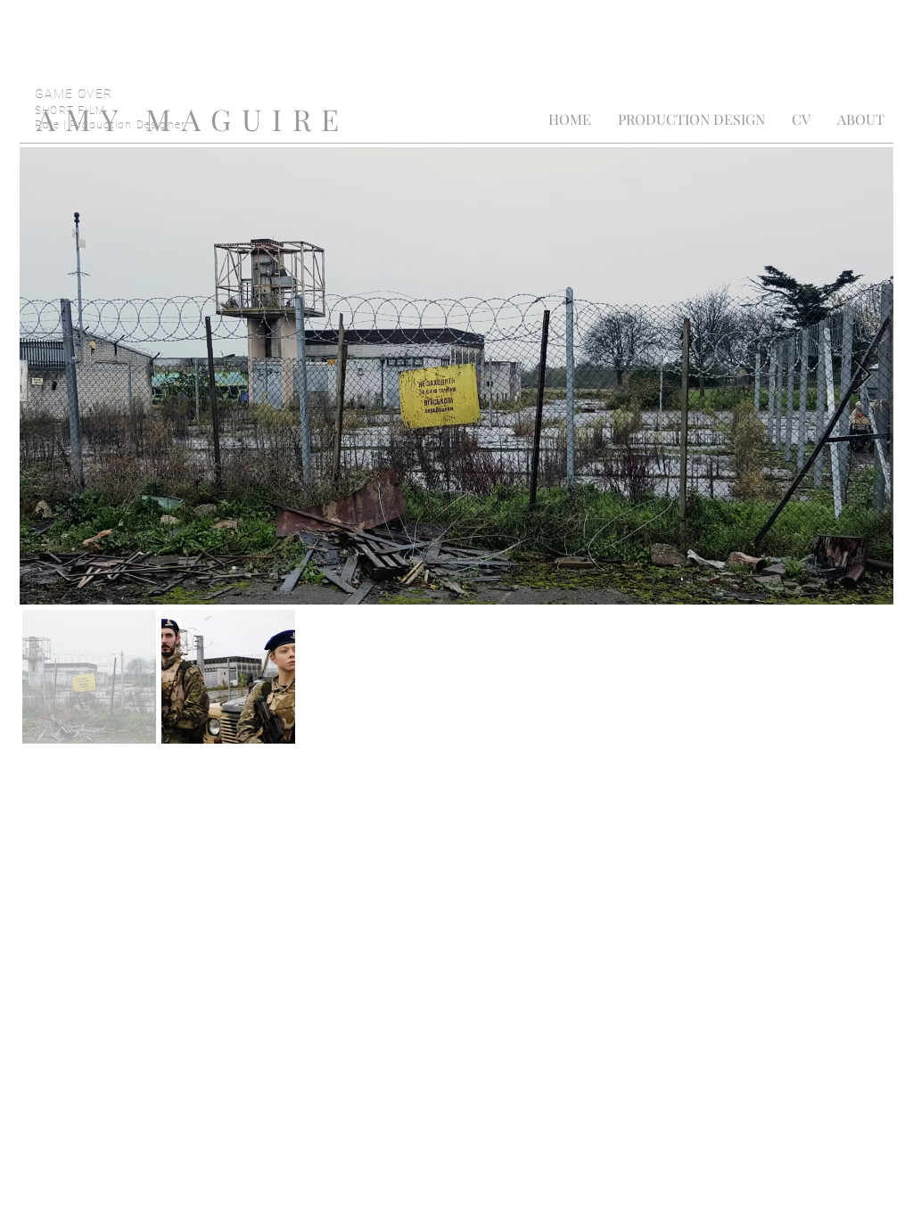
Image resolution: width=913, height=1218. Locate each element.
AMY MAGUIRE (193, 118)
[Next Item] (862, 375)
